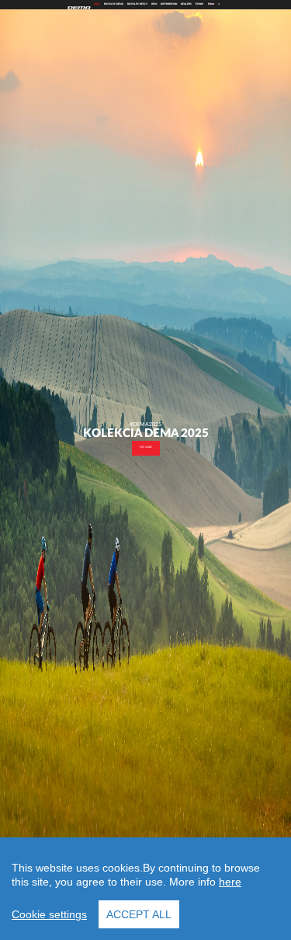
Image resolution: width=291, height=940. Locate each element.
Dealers (186, 4)
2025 (97, 4)
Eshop (199, 4)
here (230, 881)
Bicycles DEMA (113, 4)
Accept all (138, 914)
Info (154, 4)
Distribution (169, 4)
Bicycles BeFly (137, 4)
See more (146, 447)
